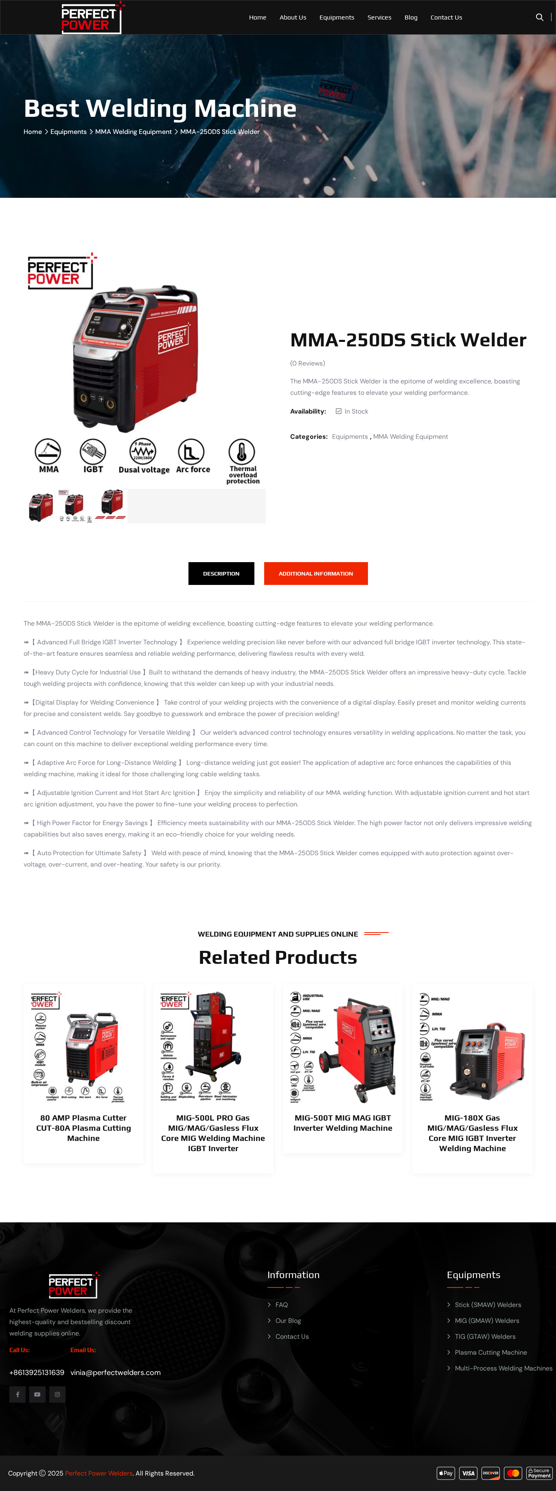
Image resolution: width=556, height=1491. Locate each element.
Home (258, 17)
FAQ (282, 1305)
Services (380, 17)
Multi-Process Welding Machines (504, 1368)
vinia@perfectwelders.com (115, 1372)
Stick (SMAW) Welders (488, 1305)
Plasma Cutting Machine (491, 1352)
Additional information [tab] (316, 573)
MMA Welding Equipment (133, 131)
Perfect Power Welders (99, 1473)
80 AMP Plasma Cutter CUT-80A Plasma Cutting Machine (83, 1128)
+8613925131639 (36, 1372)
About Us (293, 17)
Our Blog (288, 1320)
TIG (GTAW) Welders (485, 1336)
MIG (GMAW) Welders (487, 1320)
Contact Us (446, 17)
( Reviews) (307, 363)
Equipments (337, 17)
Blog (411, 17)
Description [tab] (221, 573)
